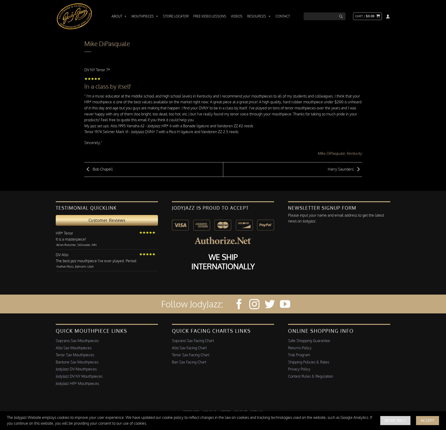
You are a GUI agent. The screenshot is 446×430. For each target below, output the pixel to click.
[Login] (388, 16)
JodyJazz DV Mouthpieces (76, 369)
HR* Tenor (64, 233)
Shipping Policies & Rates (308, 362)
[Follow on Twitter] (270, 305)
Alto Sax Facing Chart (189, 348)
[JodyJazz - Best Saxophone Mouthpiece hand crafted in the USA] (79, 16)
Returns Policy (300, 348)
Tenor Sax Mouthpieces (75, 355)
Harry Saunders (341, 169)
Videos (237, 16)
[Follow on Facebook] (239, 305)
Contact (282, 16)
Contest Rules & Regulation (310, 376)
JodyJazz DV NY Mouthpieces (79, 376)
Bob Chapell (102, 169)
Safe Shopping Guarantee (309, 340)
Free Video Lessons (209, 16)
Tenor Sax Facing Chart (190, 355)
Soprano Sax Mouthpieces (77, 340)
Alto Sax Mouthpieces (74, 348)
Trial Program (299, 355)
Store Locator (176, 16)
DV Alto (62, 254)
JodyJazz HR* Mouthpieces (77, 383)
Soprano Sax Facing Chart (193, 340)
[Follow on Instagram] (254, 305)
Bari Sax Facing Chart (189, 362)
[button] (367, 16)
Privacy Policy (299, 369)
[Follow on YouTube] (285, 305)
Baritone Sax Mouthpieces (77, 362)
